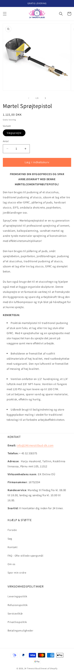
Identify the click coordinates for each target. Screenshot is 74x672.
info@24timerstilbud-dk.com (35, 445)
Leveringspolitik (17, 596)
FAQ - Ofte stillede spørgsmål (25, 555)
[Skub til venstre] (28, 98)
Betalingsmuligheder (20, 630)
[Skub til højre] (45, 98)
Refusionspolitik (18, 605)
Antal (6, 141)
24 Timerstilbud (32, 668)
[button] (5, 14)
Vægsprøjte (14, 133)
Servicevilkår (15, 613)
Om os (11, 564)
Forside (12, 530)
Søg (10, 538)
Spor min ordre (17, 572)
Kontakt (12, 547)
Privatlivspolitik (17, 622)
